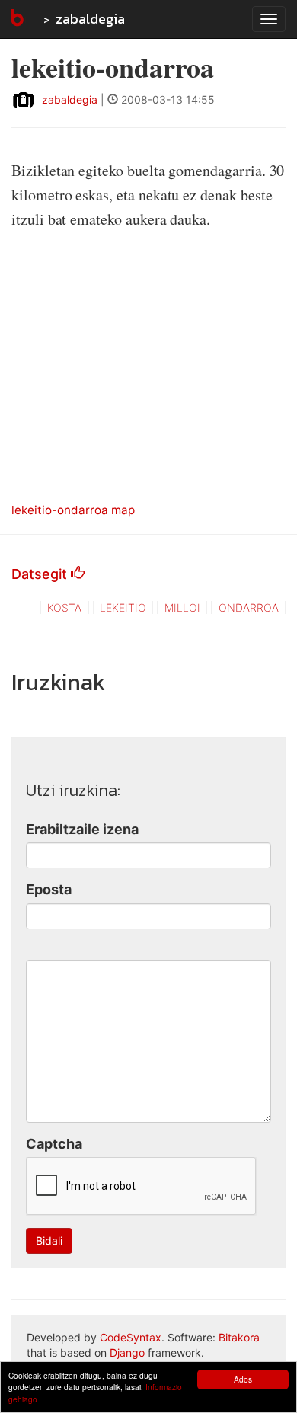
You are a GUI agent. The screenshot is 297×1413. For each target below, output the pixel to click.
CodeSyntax (130, 1337)
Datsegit (41, 574)
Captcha (54, 1144)
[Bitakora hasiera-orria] (16, 19)
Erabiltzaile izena (82, 829)
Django (127, 1352)
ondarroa (249, 607)
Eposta (49, 889)
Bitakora (239, 1337)
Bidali (49, 1240)
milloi (182, 607)
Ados (243, 1379)
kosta (64, 607)
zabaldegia (90, 18)
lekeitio (123, 607)
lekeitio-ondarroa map (73, 510)
